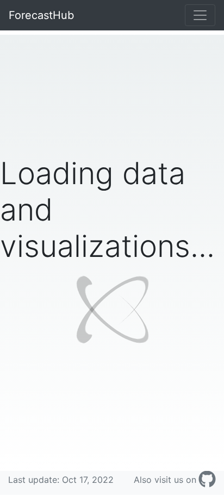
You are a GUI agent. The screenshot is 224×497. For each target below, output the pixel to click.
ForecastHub (41, 15)
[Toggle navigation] (200, 15)
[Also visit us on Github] (207, 480)
